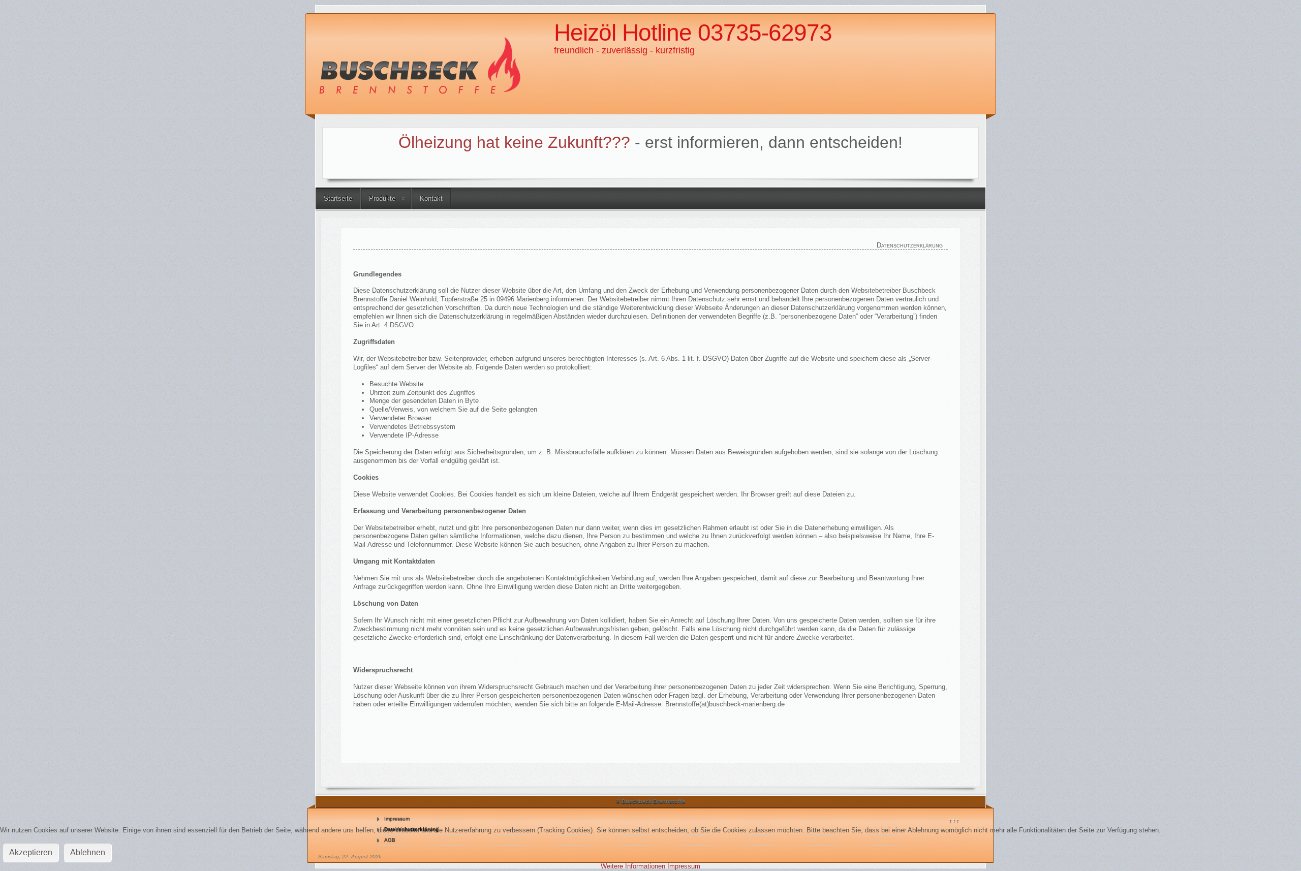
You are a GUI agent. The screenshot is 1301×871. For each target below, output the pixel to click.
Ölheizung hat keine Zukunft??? (514, 142)
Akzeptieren (30, 852)
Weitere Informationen (633, 866)
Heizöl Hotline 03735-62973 (693, 32)
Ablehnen (87, 852)
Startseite (338, 198)
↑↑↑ (953, 820)
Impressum (397, 818)
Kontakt (431, 198)
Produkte (382, 198)
